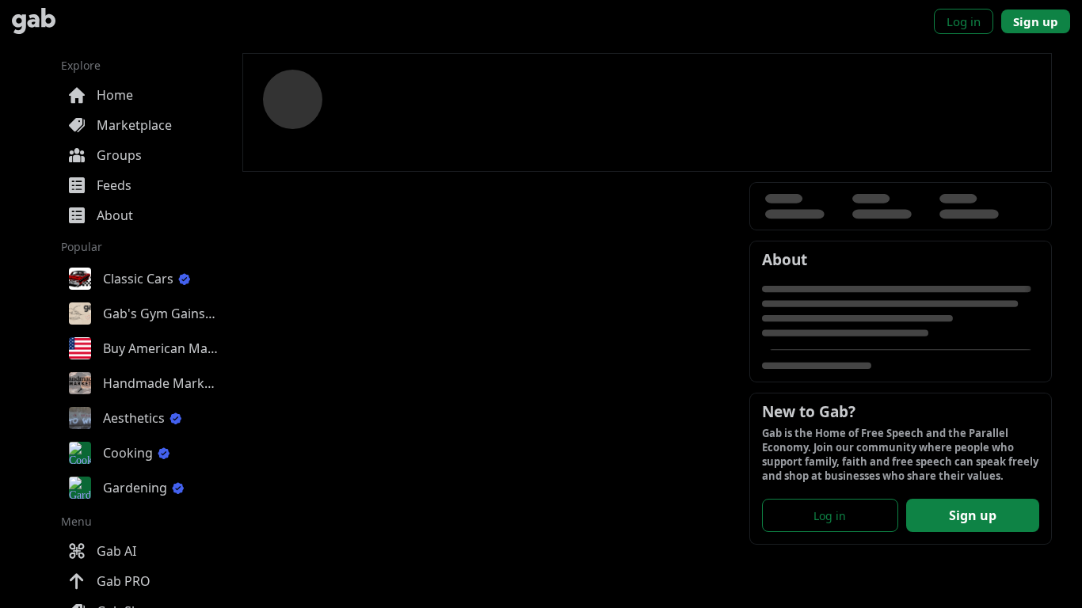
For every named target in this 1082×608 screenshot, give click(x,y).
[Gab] (33, 21)
